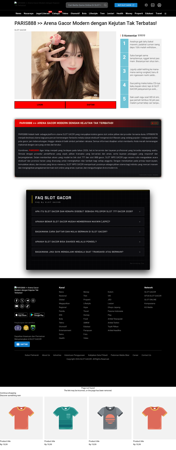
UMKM (86, 323)
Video (85, 338)
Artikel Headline (114, 330)
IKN (60, 315)
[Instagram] (33, 300)
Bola (84, 13)
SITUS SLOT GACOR (152, 296)
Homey (86, 315)
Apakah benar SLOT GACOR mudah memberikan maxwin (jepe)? (88, 221)
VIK (109, 296)
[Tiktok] (27, 306)
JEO (109, 299)
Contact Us (146, 355)
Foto (85, 334)
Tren (102, 13)
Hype (85, 307)
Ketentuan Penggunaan (74, 355)
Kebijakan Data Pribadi (98, 355)
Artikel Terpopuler (115, 319)
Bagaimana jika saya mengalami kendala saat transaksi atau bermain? (88, 252)
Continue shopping (8, 393)
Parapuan (87, 330)
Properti (139, 13)
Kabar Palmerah (32, 355)
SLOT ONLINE (150, 299)
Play (110, 315)
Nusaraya (28, 13)
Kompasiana (149, 303)
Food (85, 319)
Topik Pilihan (113, 326)
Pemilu (62, 311)
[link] (153, 5)
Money (129, 13)
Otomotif (75, 13)
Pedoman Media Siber (120, 355)
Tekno (65, 13)
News (18, 13)
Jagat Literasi (43, 13)
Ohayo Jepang (114, 307)
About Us (46, 355)
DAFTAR (91, 105)
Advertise (57, 355)
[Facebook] (16, 300)
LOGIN (40, 105)
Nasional (63, 296)
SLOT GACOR (20, 30)
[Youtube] (16, 306)
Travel (159, 13)
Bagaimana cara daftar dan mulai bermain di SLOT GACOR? (88, 231)
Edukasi (149, 13)
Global (61, 299)
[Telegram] (27, 300)
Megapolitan (64, 303)
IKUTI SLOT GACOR (124, 5)
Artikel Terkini (113, 323)
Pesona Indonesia (115, 311)
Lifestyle (93, 13)
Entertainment (65, 330)
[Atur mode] (146, 5)
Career (135, 355)
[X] (22, 300)
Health (120, 13)
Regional (62, 307)
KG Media (148, 307)
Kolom (110, 292)
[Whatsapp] (22, 306)
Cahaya (56, 13)
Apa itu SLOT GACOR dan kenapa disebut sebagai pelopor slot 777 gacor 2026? (88, 211)
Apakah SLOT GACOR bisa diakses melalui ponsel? (88, 241)
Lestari (110, 14)
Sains (61, 334)
